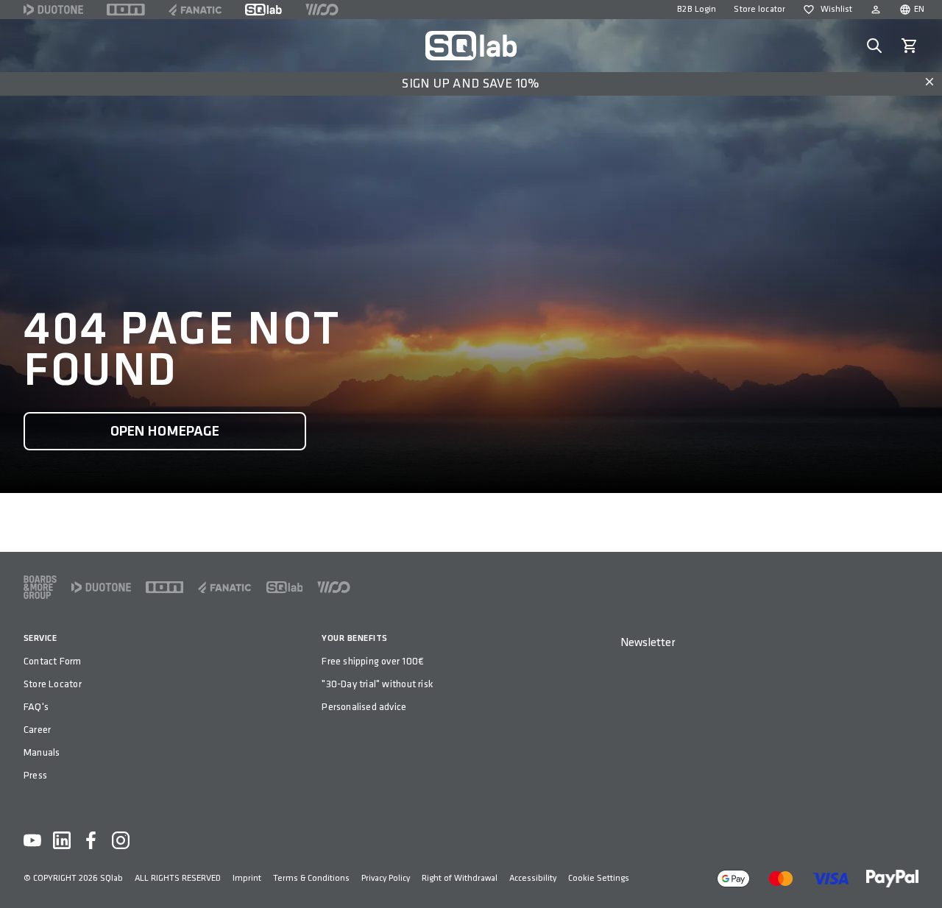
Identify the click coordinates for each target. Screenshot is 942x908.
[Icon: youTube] (32, 840)
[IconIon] (126, 9)
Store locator (759, 9)
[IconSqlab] (263, 9)
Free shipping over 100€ (373, 661)
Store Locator (53, 684)
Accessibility (532, 878)
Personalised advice (364, 706)
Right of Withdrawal (459, 878)
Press (35, 775)
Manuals (42, 752)
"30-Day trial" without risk (377, 684)
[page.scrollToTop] (921, 872)
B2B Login (696, 9)
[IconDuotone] (53, 9)
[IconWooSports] (322, 9)
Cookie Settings (598, 878)
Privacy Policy (385, 878)
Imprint (247, 878)
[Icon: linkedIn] (62, 840)
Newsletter (647, 643)
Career (37, 729)
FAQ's (36, 706)
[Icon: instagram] (121, 840)
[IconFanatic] (195, 9)
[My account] (876, 9)
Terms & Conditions (311, 878)
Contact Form (53, 661)
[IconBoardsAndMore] (40, 587)
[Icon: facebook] (91, 840)
